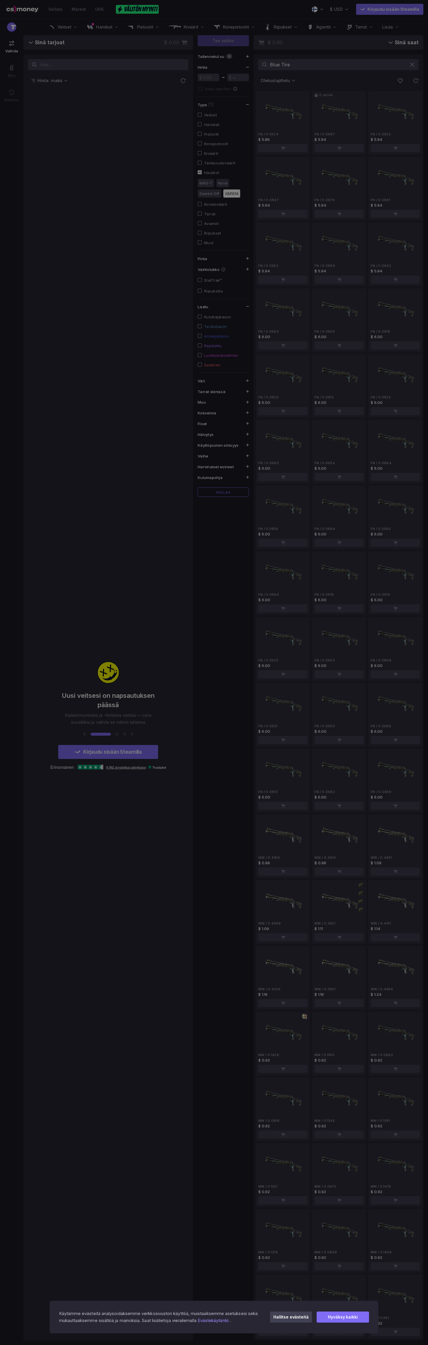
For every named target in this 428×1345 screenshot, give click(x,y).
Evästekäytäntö (213, 1320)
